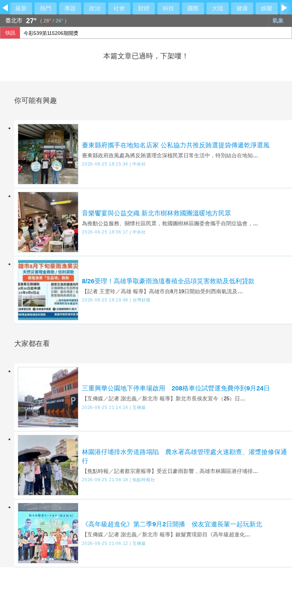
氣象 (278, 20)
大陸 (217, 8)
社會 (119, 8)
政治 (94, 8)
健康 (242, 8)
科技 (168, 8)
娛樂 (266, 8)
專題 (70, 8)
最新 (21, 8)
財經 (144, 8)
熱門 (45, 8)
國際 (193, 8)
